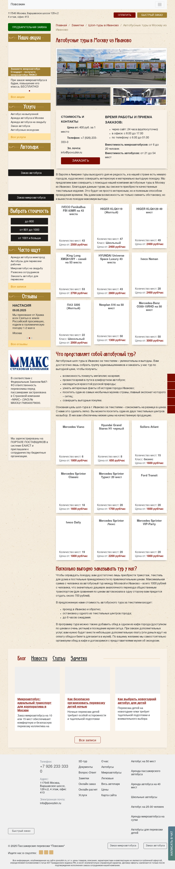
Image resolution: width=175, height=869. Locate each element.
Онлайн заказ (87, 783)
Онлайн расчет (88, 789)
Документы (86, 766)
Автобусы (107, 766)
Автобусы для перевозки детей (147, 831)
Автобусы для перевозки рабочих (26, 263)
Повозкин (18, 4)
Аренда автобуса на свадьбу (28, 122)
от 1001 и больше (29, 238)
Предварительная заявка (29, 27)
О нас (105, 761)
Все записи (18, 286)
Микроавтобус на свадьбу (27, 268)
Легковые (107, 778)
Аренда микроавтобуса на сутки (147, 818)
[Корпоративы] (171, 385)
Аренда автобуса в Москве (27, 118)
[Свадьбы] (171, 393)
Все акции (18, 97)
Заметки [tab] (79, 658)
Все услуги (18, 137)
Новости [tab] (39, 658)
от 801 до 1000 (29, 230)
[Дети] (171, 377)
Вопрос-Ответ (87, 772)
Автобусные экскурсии (25, 130)
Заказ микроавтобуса (123, 846)
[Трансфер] (171, 409)
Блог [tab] (22, 658)
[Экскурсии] (171, 401)
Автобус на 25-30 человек (147, 806)
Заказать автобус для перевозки (24, 278)
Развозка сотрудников (25, 272)
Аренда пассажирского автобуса (145, 772)
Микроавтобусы (111, 772)
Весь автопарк (110, 783)
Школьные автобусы (144, 797)
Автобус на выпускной (24, 114)
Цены (105, 789)
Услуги (83, 795)
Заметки (84, 778)
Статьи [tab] (59, 658)
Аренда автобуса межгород (28, 257)
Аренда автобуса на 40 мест (145, 785)
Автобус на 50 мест (143, 761)
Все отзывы (19, 344)
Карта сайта (109, 795)
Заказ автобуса (20, 126)
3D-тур (83, 761)
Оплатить (124, 15)
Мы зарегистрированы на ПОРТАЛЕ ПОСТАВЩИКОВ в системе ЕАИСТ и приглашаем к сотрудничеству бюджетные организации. (29, 447)
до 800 (29, 221)
